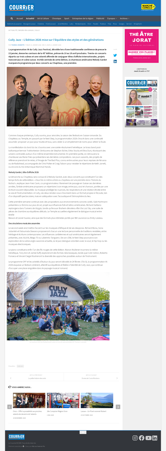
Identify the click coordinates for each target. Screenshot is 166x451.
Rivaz (115, 24)
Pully (109, 24)
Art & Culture (43, 18)
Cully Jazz (20, 366)
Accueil (20, 18)
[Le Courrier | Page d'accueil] (21, 7)
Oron (89, 24)
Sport (66, 18)
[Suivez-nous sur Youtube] (148, 438)
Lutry (71, 24)
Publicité (100, 18)
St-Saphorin (138, 24)
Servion (129, 24)
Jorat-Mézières (63, 24)
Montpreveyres (80, 24)
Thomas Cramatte (18, 45)
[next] (118, 407)
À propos (111, 18)
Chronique (56, 18)
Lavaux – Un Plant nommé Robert (93, 411)
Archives (123, 18)
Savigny (121, 24)
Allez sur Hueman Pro (38, 446)
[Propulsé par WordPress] (23, 446)
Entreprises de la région (82, 18)
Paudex (95, 24)
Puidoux (103, 24)
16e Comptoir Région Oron (57, 411)
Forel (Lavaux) (51, 24)
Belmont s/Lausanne (14, 24)
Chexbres (40, 24)
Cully (37, 30)
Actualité (30, 18)
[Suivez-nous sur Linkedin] (155, 438)
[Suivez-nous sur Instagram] (135, 438)
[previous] (9, 407)
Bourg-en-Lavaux (29, 24)
